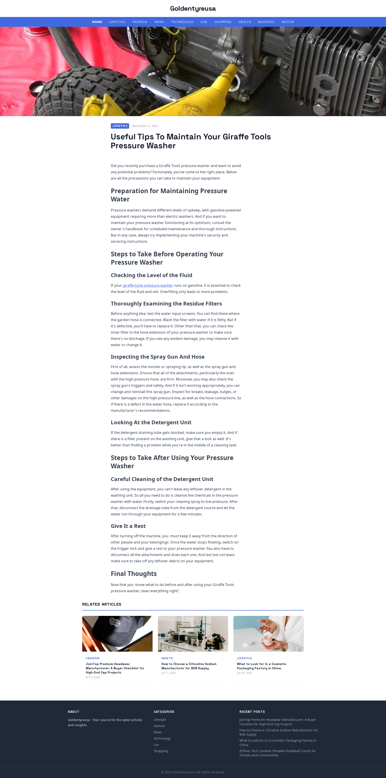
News (159, 22)
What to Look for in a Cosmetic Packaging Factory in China (261, 666)
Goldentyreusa (193, 8)
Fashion (140, 22)
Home (97, 22)
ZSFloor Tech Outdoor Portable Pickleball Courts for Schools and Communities (277, 753)
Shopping (223, 22)
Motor (288, 22)
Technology (182, 22)
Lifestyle (117, 22)
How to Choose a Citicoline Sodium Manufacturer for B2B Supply (189, 666)
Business (266, 22)
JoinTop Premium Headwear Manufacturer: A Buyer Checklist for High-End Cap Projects (115, 668)
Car (204, 22)
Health (245, 22)
